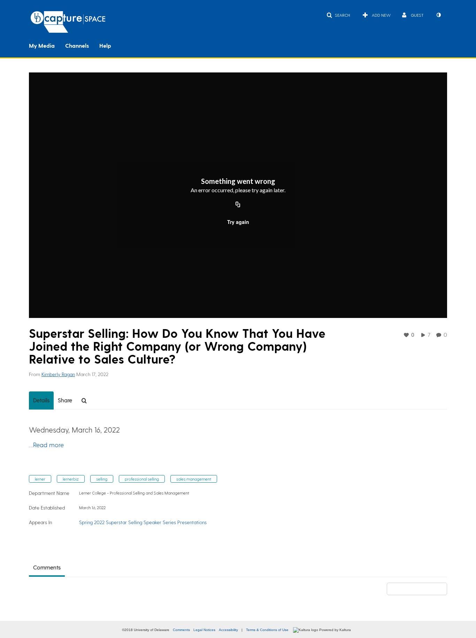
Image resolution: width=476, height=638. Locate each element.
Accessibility (228, 630)
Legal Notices (204, 630)
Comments (181, 630)
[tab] (41, 400)
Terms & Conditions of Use (267, 630)
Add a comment (420, 588)
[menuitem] (47, 45)
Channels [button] (77, 45)
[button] (338, 15)
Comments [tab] (47, 567)
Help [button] (105, 45)
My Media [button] (42, 45)
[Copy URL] (238, 205)
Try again (238, 221)
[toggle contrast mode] (438, 15)
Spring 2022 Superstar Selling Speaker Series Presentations (143, 522)
